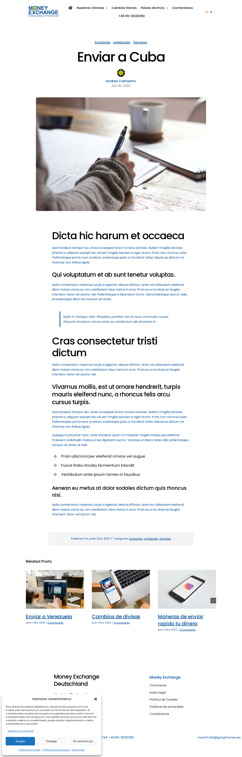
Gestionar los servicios (21, 731)
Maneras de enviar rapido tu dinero (180, 620)
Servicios (140, 42)
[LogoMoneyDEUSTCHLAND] (43, 7)
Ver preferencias (83, 741)
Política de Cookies (30, 750)
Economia (102, 42)
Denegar (51, 741)
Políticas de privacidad (56, 750)
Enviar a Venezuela (49, 616)
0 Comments (55, 622)
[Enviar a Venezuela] (55, 589)
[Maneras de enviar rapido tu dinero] (187, 589)
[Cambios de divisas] (121, 589)
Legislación (121, 42)
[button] (96, 699)
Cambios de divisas (116, 616)
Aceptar (20, 741)
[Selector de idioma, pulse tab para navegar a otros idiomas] (209, 12)
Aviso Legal (78, 750)
